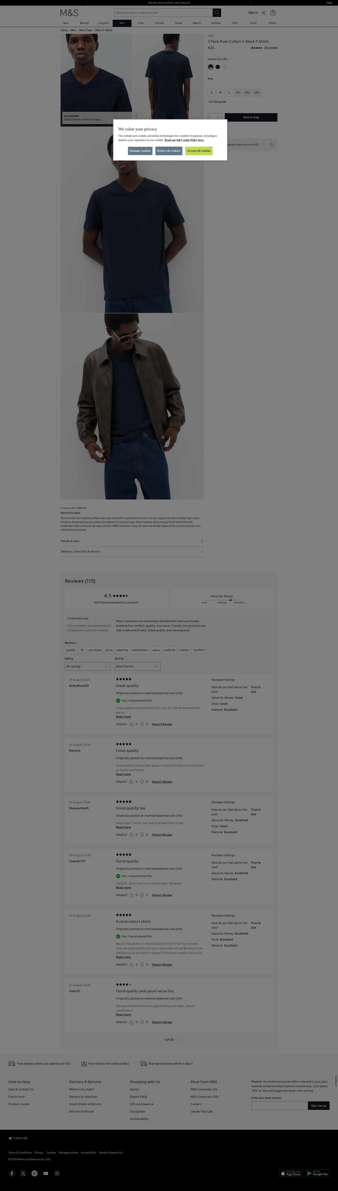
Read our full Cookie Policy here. (184, 140)
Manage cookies (140, 150)
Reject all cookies (168, 150)
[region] (170, 140)
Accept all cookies (199, 150)
